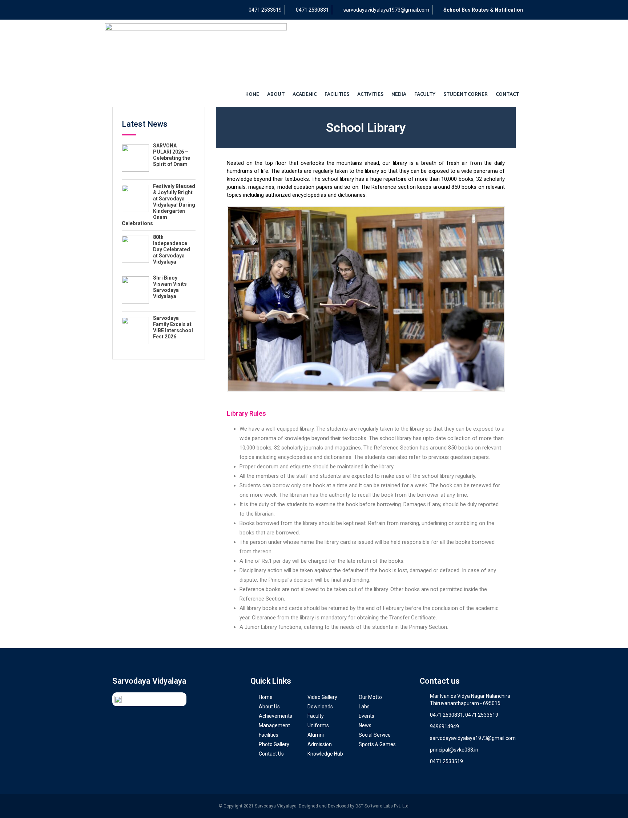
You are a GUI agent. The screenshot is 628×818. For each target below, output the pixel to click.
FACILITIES (337, 94)
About (276, 94)
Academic (305, 94)
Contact (507, 94)
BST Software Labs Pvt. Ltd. (382, 806)
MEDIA (398, 94)
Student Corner (465, 94)
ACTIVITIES (370, 94)
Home (252, 94)
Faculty (424, 94)
